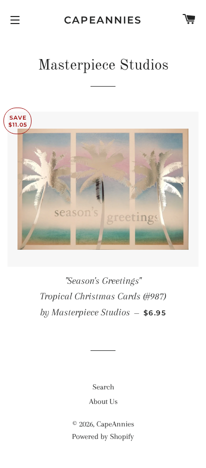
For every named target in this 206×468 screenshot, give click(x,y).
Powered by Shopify (103, 436)
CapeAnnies (103, 20)
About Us (103, 401)
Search (103, 386)
